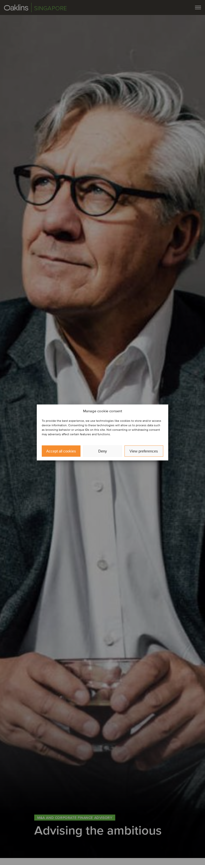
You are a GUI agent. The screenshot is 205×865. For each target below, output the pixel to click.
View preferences (144, 451)
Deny (102, 451)
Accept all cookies (61, 451)
